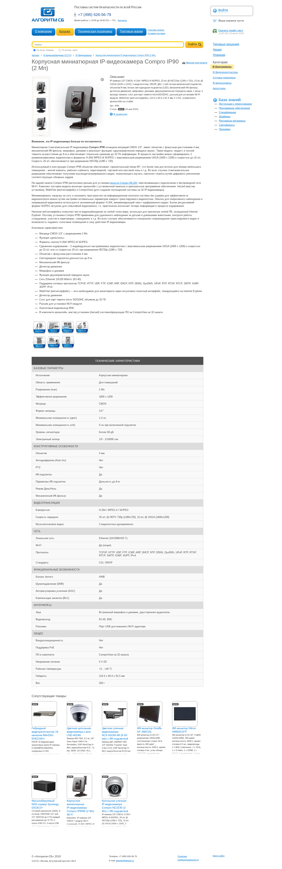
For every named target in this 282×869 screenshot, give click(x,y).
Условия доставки (156, 33)
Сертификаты (227, 125)
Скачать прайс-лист (230, 30)
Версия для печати (196, 62)
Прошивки (224, 129)
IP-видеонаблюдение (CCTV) (57, 55)
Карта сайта (218, 856)
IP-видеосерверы (222, 83)
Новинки (219, 55)
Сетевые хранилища (224, 77)
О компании (43, 31)
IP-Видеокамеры (222, 66)
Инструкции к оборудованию (235, 103)
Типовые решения (226, 44)
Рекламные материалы (232, 120)
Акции (217, 49)
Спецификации (227, 112)
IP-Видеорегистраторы (225, 72)
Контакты (122, 20)
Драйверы (224, 116)
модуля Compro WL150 (123, 182)
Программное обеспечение (234, 108)
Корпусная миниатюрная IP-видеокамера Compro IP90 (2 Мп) (126, 55)
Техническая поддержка (95, 31)
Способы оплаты (156, 30)
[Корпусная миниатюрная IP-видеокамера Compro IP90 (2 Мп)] (41, 87)
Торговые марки (131, 31)
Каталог (64, 31)
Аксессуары (219, 88)
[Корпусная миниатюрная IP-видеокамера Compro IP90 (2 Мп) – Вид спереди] (41, 105)
